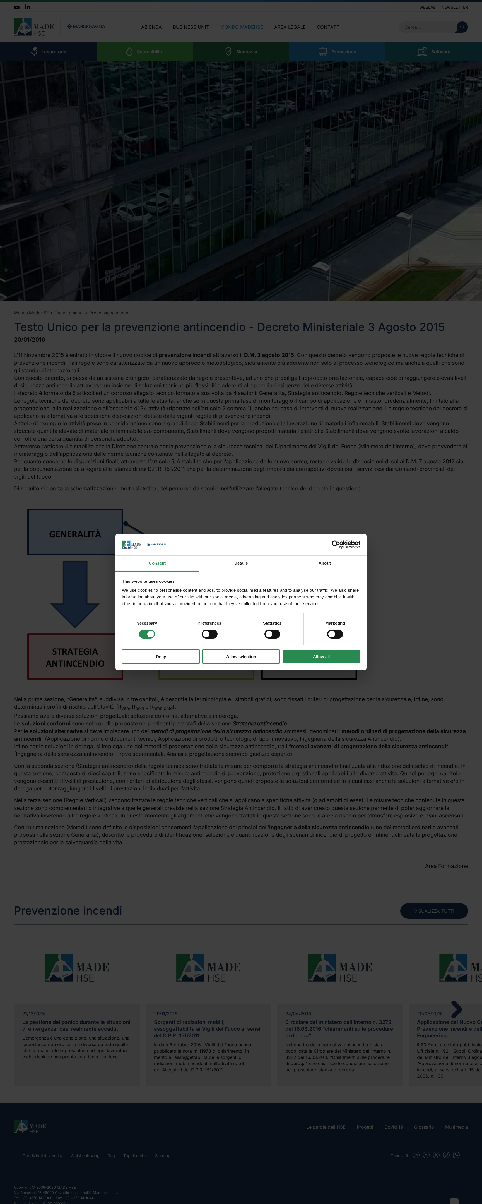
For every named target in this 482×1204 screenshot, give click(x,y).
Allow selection (241, 656)
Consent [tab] (157, 563)
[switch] (210, 634)
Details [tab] (241, 563)
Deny (161, 656)
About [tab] (325, 563)
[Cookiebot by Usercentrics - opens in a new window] (336, 544)
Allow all (321, 656)
